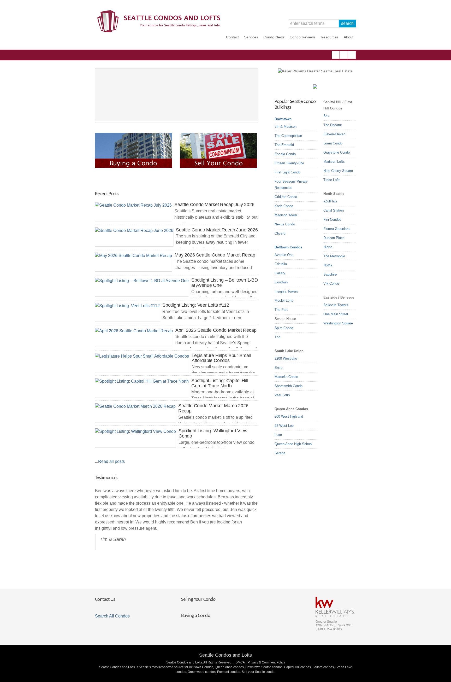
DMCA (240, 662)
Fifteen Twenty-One (289, 163)
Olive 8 (280, 233)
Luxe (278, 435)
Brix (326, 116)
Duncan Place (334, 238)
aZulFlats (330, 201)
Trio (277, 337)
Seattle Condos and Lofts (225, 655)
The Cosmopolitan (288, 136)
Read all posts (111, 461)
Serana (280, 453)
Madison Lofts (334, 162)
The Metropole (334, 256)
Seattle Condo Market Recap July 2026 (214, 204)
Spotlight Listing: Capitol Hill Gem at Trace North (219, 383)
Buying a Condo (195, 615)
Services (251, 37)
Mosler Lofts (284, 300)
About (348, 37)
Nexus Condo (285, 224)
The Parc (281, 310)
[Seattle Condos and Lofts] (160, 31)
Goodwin (281, 282)
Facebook (336, 55)
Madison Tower (286, 215)
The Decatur (332, 125)
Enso (278, 368)
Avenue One (284, 255)
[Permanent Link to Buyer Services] (134, 150)
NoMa (327, 265)
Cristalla (281, 264)
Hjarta (327, 247)
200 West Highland (289, 416)
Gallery (280, 273)
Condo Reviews (303, 37)
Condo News (273, 37)
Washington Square (338, 323)
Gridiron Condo (286, 197)
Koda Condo (284, 206)
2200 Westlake (286, 358)
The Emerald (284, 145)
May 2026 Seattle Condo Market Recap (215, 255)
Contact (232, 37)
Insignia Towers (286, 291)
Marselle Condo (286, 377)
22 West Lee (284, 426)
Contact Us (105, 599)
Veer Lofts (282, 395)
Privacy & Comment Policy (266, 662)
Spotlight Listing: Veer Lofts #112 (195, 305)
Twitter (352, 55)
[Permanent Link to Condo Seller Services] (219, 150)
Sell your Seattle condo (258, 672)
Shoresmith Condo (288, 386)
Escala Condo (285, 154)
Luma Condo (332, 143)
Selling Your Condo (198, 599)
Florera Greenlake (336, 229)
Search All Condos (112, 616)
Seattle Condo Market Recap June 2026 (217, 229)
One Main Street (335, 314)
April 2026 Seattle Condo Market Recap (215, 330)
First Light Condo (287, 172)
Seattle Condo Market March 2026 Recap (213, 408)
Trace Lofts (332, 180)
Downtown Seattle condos (263, 667)
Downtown (283, 119)
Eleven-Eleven (334, 134)
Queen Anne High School (293, 444)
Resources (330, 37)
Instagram (344, 55)
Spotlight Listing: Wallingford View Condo (213, 433)
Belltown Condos (288, 247)
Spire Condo (284, 328)
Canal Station (333, 210)
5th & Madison (285, 127)
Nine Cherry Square (338, 171)
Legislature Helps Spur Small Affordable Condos (221, 358)
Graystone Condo (336, 152)
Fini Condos (332, 219)
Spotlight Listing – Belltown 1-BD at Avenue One (224, 282)
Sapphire (330, 274)
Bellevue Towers (335, 305)
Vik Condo (331, 283)
